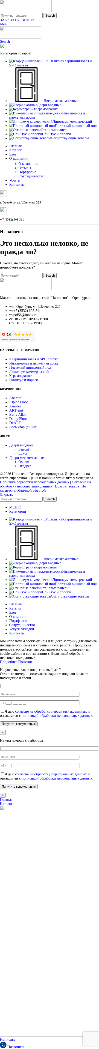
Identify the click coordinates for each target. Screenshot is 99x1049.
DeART (15, 423)
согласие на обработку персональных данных (51, 711)
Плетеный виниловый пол (30, 367)
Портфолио (27, 172)
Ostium (23, 462)
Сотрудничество (31, 176)
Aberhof (15, 398)
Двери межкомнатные (26, 458)
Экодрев (25, 466)
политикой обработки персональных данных (57, 715)
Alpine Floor (18, 402)
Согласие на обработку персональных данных (45, 484)
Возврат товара (67, 486)
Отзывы (24, 168)
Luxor (22, 453)
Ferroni (23, 449)
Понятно (25, 662)
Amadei (15, 406)
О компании (28, 164)
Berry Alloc (17, 414)
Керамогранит (20, 376)
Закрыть (6, 494)
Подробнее (9, 662)
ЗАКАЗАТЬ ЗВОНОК (17, 20)
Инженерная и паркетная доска (33, 363)
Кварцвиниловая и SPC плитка (33, 359)
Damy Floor (18, 419)
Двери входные (21, 445)
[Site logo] (26, 11)
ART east (16, 410)
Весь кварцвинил (23, 427)
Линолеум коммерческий (29, 372)
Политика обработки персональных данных (34, 482)
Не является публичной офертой (43, 488)
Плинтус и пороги (23, 380)
